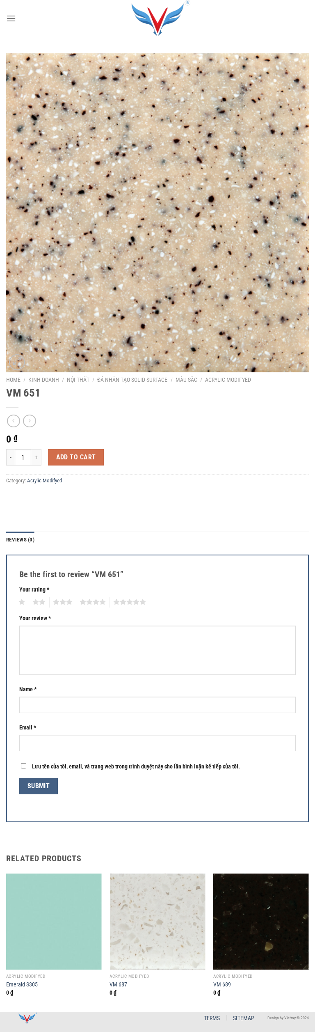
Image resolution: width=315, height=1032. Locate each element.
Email (27, 727)
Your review (35, 618)
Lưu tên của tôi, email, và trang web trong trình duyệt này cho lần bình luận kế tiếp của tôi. (136, 766)
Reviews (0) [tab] (20, 540)
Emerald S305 (22, 984)
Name (28, 689)
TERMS (212, 1018)
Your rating (34, 589)
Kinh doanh (43, 379)
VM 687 (118, 984)
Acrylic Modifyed (228, 379)
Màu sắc (186, 379)
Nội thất (78, 379)
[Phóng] (17, 362)
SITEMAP (243, 1018)
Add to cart (76, 457)
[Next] (308, 942)
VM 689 (222, 984)
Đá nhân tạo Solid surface (132, 379)
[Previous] (6, 942)
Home (13, 379)
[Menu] (11, 18)
